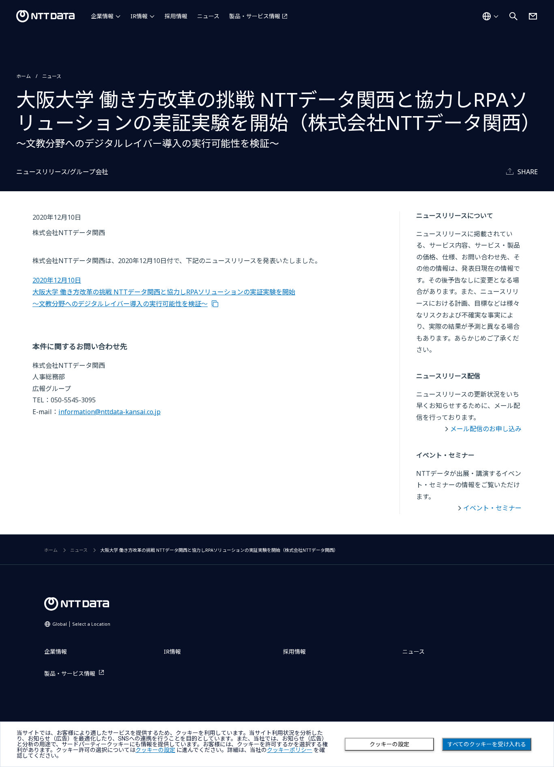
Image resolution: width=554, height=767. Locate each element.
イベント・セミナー (492, 507)
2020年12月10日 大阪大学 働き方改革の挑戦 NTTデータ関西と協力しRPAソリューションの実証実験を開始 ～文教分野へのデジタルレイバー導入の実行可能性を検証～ (163, 292)
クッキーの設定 (389, 744)
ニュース (208, 16)
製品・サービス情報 (254, 16)
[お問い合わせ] (533, 16)
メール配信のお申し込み (486, 428)
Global (81, 624)
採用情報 (176, 16)
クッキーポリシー (289, 750)
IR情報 (139, 16)
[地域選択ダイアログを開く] (490, 16)
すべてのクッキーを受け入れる (486, 744)
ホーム (23, 76)
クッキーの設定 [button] (155, 750)
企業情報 (102, 16)
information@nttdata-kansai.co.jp (109, 411)
